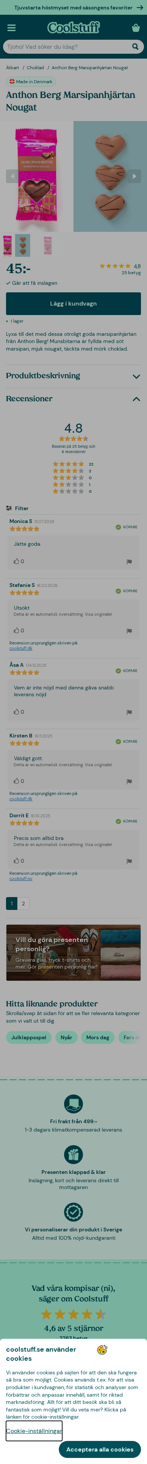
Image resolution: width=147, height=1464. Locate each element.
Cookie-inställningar (34, 1431)
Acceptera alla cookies (99, 1449)
